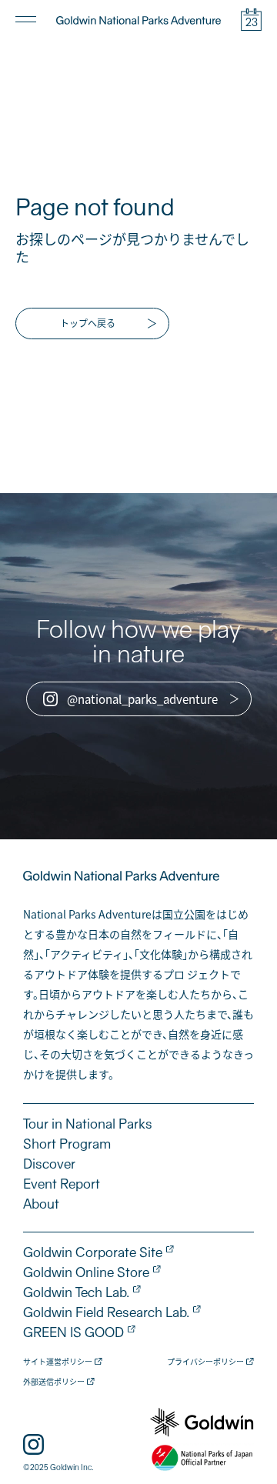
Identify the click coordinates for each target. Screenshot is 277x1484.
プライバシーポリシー (205, 1362)
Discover (49, 1164)
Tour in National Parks (87, 1124)
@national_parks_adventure (142, 699)
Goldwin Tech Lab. (76, 1292)
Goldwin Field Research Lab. (106, 1312)
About (41, 1204)
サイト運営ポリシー (57, 1362)
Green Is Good (73, 1332)
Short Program (67, 1144)
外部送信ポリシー (54, 1382)
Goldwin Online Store (86, 1272)
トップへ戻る (87, 322)
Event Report (61, 1184)
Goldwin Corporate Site (92, 1252)
